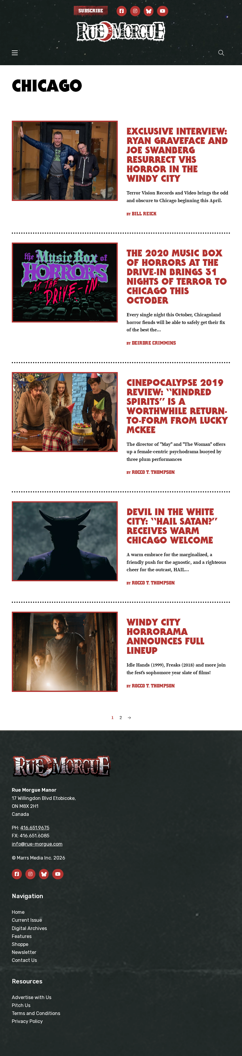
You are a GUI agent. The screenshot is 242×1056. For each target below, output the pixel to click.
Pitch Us (21, 1005)
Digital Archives (29, 928)
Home (18, 912)
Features (22, 936)
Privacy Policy (27, 1021)
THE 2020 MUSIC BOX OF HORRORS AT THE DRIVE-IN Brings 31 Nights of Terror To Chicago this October (177, 276)
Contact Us (24, 960)
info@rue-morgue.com (37, 844)
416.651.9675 (34, 828)
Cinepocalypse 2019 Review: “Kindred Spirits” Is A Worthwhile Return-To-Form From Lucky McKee (177, 406)
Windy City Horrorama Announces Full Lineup (165, 636)
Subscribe (91, 11)
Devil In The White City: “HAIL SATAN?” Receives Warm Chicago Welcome (172, 526)
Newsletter (24, 952)
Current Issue (27, 920)
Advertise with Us (31, 997)
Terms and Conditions (36, 1013)
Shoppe (20, 944)
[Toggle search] (221, 52)
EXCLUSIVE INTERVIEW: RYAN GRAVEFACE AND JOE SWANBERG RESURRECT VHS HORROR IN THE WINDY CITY (177, 154)
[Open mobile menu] (15, 52)
